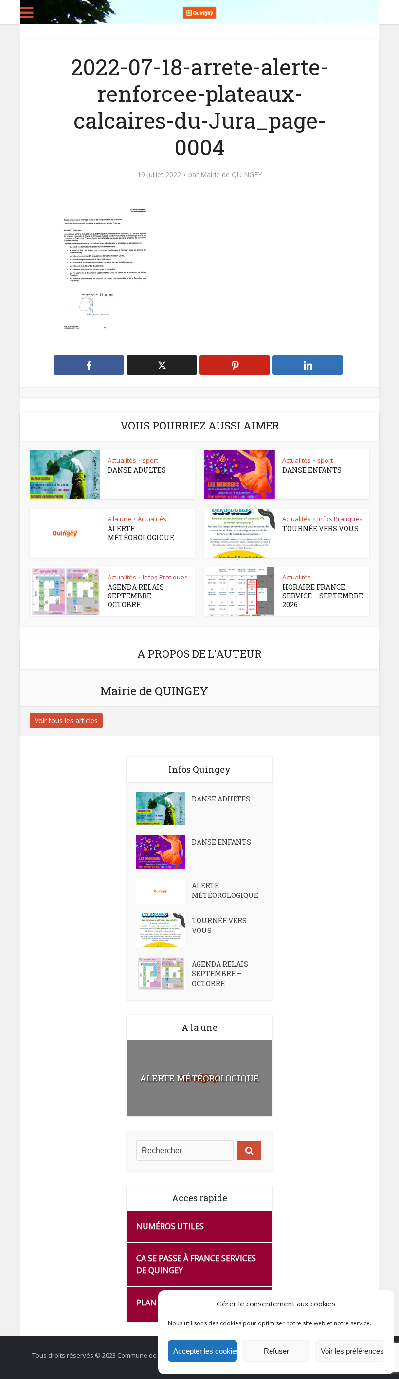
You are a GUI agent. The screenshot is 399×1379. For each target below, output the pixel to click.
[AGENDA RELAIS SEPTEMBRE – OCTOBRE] (164, 973)
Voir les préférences (352, 1351)
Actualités (122, 460)
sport (150, 460)
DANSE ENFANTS (312, 470)
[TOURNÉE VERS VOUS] (164, 930)
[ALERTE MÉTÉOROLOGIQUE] (164, 891)
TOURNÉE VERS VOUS (320, 528)
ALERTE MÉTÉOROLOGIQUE (141, 533)
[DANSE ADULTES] (164, 808)
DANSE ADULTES (137, 470)
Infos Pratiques (340, 518)
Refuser (276, 1351)
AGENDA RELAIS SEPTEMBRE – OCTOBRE (136, 595)
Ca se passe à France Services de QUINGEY (196, 1264)
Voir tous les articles (66, 720)
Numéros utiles (170, 1226)
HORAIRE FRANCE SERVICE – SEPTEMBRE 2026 (322, 595)
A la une (119, 518)
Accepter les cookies (205, 1351)
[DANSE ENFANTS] (164, 852)
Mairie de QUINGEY (231, 174)
